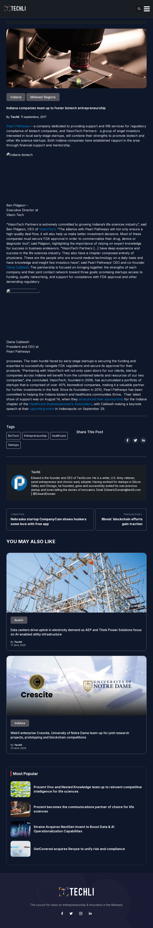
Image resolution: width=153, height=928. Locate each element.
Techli (15, 117)
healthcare (59, 435)
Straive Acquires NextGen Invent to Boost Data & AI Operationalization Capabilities (74, 829)
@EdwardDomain (44, 493)
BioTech (13, 435)
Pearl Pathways (18, 126)
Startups (13, 444)
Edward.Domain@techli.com (122, 489)
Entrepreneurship (35, 435)
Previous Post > (133, 514)
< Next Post (17, 514)
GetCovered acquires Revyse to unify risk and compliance (79, 849)
